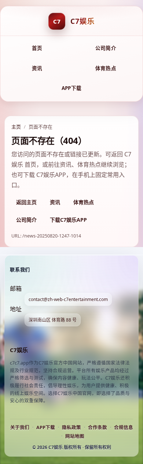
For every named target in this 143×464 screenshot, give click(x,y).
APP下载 (71, 88)
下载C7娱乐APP (68, 219)
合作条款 (97, 427)
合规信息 (123, 427)
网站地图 (74, 436)
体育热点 (105, 68)
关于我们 (19, 427)
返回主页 (26, 202)
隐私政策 (71, 427)
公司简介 (105, 48)
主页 (16, 126)
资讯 (37, 68)
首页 (37, 48)
